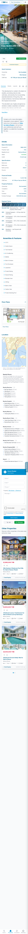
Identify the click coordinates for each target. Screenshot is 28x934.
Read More (4, 112)
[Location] (20, 86)
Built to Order (8, 285)
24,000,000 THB (8, 652)
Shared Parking (9, 274)
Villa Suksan (22, 75)
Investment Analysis (14, 64)
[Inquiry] (26, 86)
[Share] (6, 61)
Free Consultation (15, 2)
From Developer (9, 264)
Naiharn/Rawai (22, 152)
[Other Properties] (23, 86)
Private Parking (9, 271)
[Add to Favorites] (3, 61)
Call (9, 522)
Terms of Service (19, 513)
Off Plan (7, 282)
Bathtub (7, 257)
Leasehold (7, 267)
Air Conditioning (9, 253)
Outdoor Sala (8, 289)
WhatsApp (20, 522)
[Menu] (25, 2)
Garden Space (8, 246)
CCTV (6, 242)
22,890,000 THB (8, 562)
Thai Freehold (8, 249)
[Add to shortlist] (4, 565)
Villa (4, 58)
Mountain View (8, 278)
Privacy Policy (10, 513)
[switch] (14, 387)
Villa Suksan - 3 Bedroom (14, 490)
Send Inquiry (22, 58)
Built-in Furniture (9, 260)
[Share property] (7, 565)
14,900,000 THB (8, 607)
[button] (4, 339)
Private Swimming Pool (10, 292)
